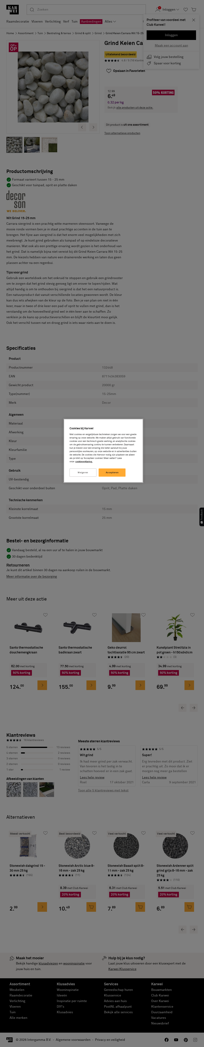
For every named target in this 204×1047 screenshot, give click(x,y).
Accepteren (112, 472)
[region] (103, 451)
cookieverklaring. (84, 461)
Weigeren (83, 472)
